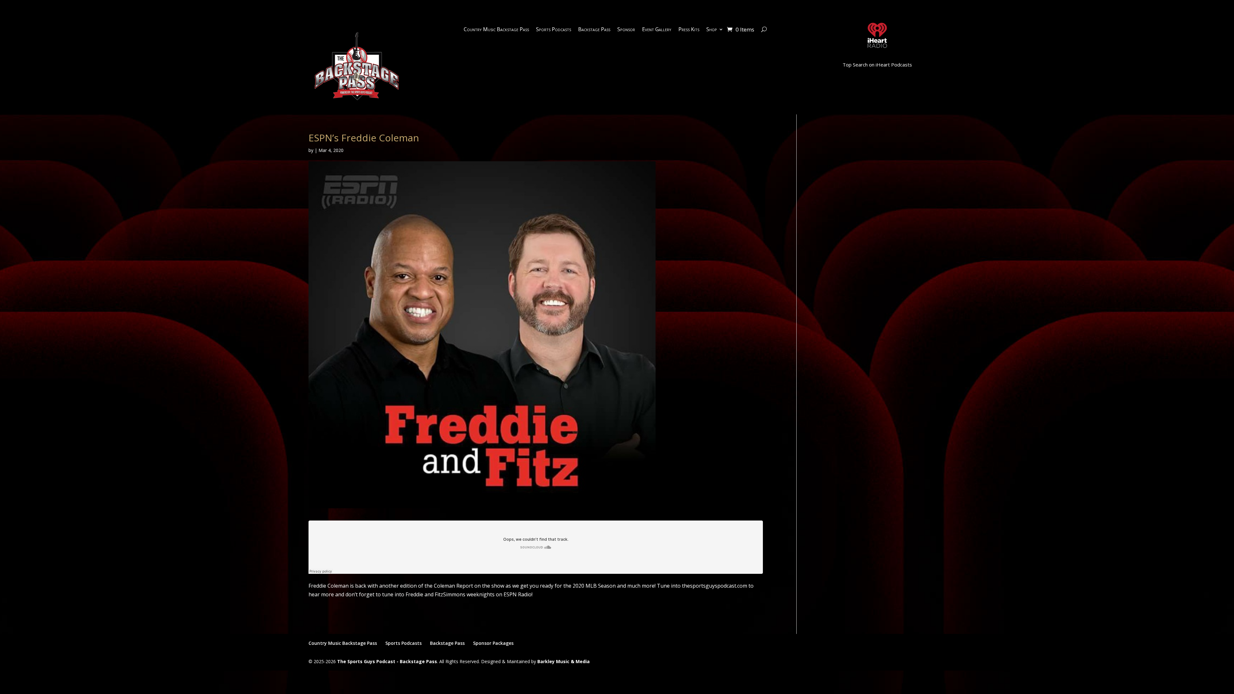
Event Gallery (656, 30)
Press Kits (688, 30)
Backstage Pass (594, 30)
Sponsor (626, 30)
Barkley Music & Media (563, 661)
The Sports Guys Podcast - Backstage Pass (387, 661)
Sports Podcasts (553, 30)
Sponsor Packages (493, 643)
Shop (711, 30)
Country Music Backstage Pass (496, 30)
